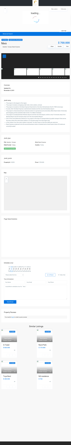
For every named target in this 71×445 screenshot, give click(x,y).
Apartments (12, 40)
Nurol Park (42, 345)
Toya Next (7, 376)
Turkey (13, 145)
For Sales (4, 40)
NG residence (44, 376)
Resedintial (19, 40)
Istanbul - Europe (7, 47)
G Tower (6, 345)
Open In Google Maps (9, 148)
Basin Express (16, 47)
